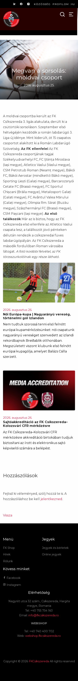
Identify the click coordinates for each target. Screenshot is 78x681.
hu (73, 4)
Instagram (13, 585)
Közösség (42, 4)
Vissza (7, 515)
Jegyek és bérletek (55, 548)
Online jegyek (51, 554)
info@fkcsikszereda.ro (43, 615)
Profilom (61, 4)
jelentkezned (51, 499)
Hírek (6, 554)
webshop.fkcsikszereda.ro (43, 636)
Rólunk (8, 561)
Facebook (13, 578)
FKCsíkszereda (39, 661)
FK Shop (9, 548)
